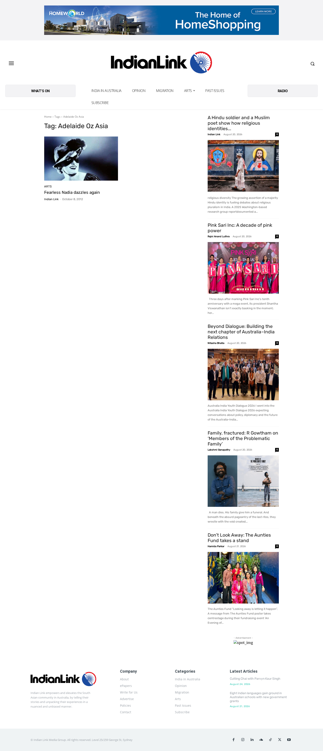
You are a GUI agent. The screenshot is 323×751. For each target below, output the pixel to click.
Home (48, 117)
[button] (312, 63)
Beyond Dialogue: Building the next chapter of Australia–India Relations (241, 331)
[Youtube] (288, 739)
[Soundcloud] (261, 739)
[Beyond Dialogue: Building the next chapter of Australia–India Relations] (243, 374)
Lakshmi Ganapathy (219, 449)
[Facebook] (233, 739)
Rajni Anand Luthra (219, 236)
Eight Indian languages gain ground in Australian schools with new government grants (258, 697)
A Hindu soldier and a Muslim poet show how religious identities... (239, 123)
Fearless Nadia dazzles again (72, 192)
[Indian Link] (161, 63)
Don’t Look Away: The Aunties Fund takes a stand (239, 537)
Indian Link (51, 199)
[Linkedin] (252, 739)
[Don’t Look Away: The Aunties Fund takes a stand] (243, 578)
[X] (279, 739)
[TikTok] (270, 739)
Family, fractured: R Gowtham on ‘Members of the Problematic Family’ (243, 438)
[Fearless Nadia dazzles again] (81, 159)
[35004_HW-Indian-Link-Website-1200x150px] (161, 20)
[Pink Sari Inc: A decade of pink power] (243, 268)
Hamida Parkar (216, 546)
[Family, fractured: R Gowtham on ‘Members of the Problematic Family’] (243, 481)
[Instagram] (242, 739)
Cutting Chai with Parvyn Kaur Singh (255, 679)
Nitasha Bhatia (216, 343)
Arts (48, 186)
